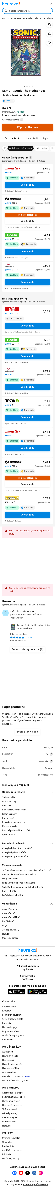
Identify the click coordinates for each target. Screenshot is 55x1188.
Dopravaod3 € (44, 405)
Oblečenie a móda (10, 938)
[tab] (16, 138)
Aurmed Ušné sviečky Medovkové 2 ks (19, 874)
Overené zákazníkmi (11, 1138)
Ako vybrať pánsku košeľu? (14, 852)
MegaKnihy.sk (16, 617)
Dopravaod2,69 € (42, 203)
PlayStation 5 (8, 921)
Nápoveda (6, 1125)
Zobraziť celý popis (27, 732)
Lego (4, 925)
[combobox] (27, 11)
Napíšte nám (27, 969)
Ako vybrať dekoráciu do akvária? (17, 848)
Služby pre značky (10, 1109)
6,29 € (46, 311)
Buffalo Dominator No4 (12, 895)
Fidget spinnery (9, 813)
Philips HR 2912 (9, 891)
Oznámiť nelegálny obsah (13, 1035)
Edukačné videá (9, 1121)
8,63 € (46, 199)
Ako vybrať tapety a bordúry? (15, 856)
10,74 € (45, 499)
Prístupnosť (7, 1039)
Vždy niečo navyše (10, 119)
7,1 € (47, 401)
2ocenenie (31, 244)
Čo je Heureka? (9, 1006)
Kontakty (6, 1010)
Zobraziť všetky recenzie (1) (27, 649)
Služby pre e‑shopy (11, 1101)
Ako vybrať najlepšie (13, 843)
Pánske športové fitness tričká (16, 830)
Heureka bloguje (9, 1027)
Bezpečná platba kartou (13, 1076)
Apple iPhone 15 (9, 909)
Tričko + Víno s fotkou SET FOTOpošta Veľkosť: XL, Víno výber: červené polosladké (27, 870)
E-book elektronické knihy (14, 809)
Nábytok (6, 933)
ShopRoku (7, 1142)
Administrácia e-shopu (12, 1092)
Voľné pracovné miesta (12, 1019)
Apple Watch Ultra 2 (11, 917)
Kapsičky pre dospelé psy (13, 822)
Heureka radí (8, 1060)
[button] (16, 138)
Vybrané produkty (12, 865)
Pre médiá (6, 1023)
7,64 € (46, 169)
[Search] (5, 138)
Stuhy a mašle (8, 797)
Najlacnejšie (42, 148)
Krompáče (6, 805)
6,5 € (47, 235)
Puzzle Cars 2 (8, 818)
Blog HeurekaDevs (10, 1031)
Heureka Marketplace (12, 1105)
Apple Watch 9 (8, 913)
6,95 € (46, 266)
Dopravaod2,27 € (42, 239)
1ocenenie (29, 177)
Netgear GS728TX (10, 878)
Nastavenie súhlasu (11, 1068)
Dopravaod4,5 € (43, 502)
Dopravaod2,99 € (42, 270)
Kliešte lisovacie (9, 826)
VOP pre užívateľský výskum (15, 1080)
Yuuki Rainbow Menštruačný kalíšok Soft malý (22, 887)
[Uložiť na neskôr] (49, 43)
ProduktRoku (8, 1146)
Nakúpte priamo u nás (12, 1064)
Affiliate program (9, 1117)
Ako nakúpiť (7, 1051)
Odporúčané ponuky (22, 148)
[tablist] (27, 138)
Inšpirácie (6, 1154)
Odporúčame (9, 904)
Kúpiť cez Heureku (27, 214)
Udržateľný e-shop (10, 1158)
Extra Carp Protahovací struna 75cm (18, 882)
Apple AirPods (8, 834)
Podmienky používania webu (35, 1184)
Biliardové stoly (9, 801)
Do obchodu (27, 185)
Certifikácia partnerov (12, 1150)
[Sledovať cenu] (49, 34)
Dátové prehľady (9, 1113)
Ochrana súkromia (10, 1072)
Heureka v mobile (10, 1056)
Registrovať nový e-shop (13, 1096)
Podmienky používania (12, 1014)
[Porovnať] (49, 24)
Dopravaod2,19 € (42, 172)
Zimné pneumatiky (10, 929)
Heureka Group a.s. (35, 1181)
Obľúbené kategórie (13, 792)
